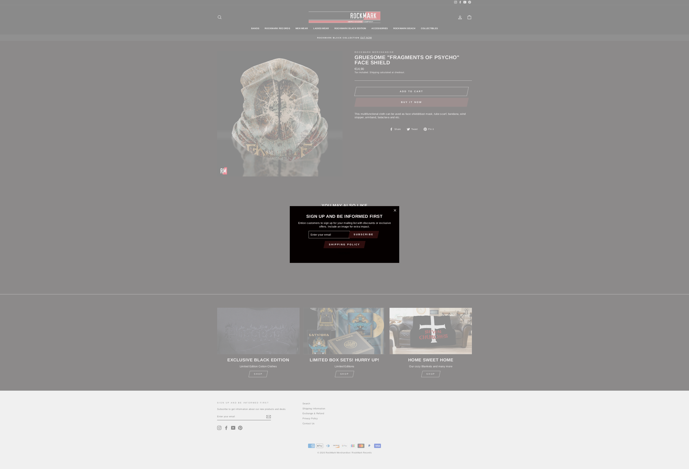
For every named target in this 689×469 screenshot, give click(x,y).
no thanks (344, 252)
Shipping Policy (344, 244)
